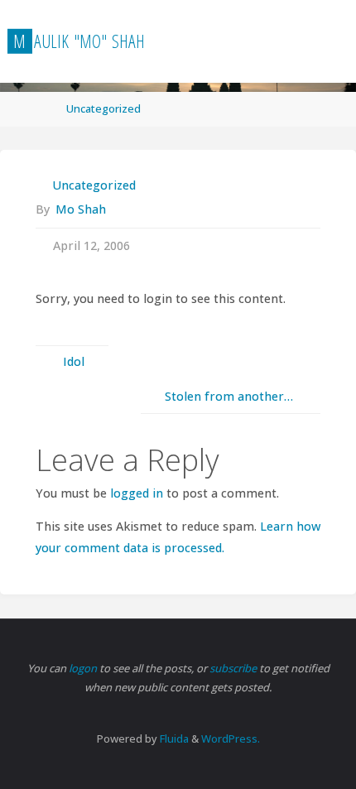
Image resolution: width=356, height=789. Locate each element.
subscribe (234, 668)
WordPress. (230, 738)
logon (84, 668)
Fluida (173, 738)
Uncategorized (103, 108)
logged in (136, 493)
